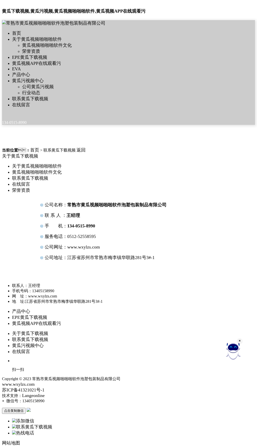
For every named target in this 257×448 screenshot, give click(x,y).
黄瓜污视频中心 (28, 80)
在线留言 (21, 104)
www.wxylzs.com (83, 247)
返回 (81, 150)
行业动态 (31, 92)
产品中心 (21, 74)
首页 (16, 33)
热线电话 (25, 432)
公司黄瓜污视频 (38, 86)
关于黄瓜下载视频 (20, 156)
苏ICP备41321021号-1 (23, 389)
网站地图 (11, 442)
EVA (16, 68)
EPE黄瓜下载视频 (29, 57)
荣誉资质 (31, 51)
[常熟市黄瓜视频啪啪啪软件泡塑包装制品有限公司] (53, 23)
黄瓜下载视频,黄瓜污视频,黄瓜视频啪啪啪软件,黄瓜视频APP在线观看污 (74, 11)
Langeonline (33, 395)
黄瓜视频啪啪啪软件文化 (47, 45)
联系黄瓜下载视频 (30, 98)
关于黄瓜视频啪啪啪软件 (37, 39)
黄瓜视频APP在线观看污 (36, 63)
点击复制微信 (14, 411)
